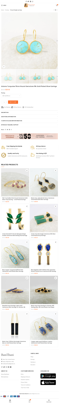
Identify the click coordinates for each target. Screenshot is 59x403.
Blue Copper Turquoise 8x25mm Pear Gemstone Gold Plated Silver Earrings (12, 270)
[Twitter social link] (28, 1)
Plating (3, 93)
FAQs (22, 374)
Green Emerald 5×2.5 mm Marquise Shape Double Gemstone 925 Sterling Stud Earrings (14, 234)
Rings (32, 356)
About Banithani (5, 374)
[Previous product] (54, 10)
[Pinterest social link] (30, 1)
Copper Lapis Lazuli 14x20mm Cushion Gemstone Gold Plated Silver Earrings (41, 342)
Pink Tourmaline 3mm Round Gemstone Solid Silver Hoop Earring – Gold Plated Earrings (14, 198)
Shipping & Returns (25, 376)
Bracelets (33, 364)
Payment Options (25, 379)
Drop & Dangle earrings (16, 10)
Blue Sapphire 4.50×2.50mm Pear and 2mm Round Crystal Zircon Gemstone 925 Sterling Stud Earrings (43, 271)
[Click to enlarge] (3, 66)
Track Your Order (25, 387)
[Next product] (57, 10)
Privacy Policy (24, 382)
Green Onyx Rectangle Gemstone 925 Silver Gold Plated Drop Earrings (43, 234)
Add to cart (13, 102)
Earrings (7, 10)
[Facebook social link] (26, 1)
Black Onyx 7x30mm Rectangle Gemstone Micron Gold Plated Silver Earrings (14, 342)
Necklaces (33, 362)
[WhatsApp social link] (33, 1)
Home (2, 10)
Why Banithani (4, 376)
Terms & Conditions (25, 385)
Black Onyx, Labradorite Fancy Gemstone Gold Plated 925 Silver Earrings (42, 198)
